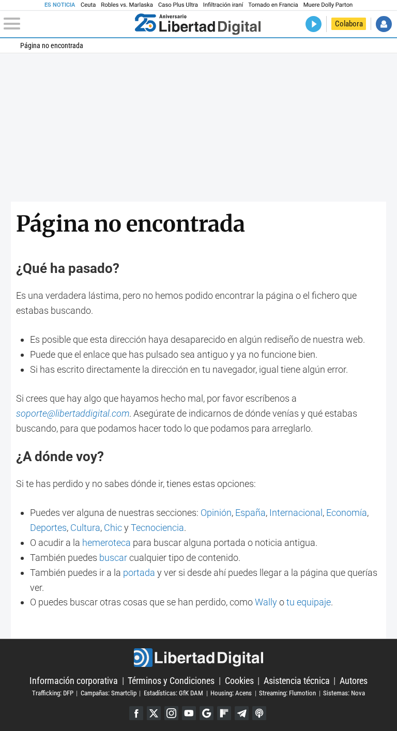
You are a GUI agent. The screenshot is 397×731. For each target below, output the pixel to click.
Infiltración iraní (223, 5)
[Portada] (197, 24)
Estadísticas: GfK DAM (173, 693)
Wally (266, 602)
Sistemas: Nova (344, 693)
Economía (346, 512)
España (250, 512)
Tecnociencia (157, 527)
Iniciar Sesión (384, 24)
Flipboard (224, 713)
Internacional (296, 512)
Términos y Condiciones (171, 680)
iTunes (259, 713)
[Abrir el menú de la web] (67, 24)
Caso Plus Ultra (178, 5)
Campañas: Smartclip (108, 693)
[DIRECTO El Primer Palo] (314, 24)
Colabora (349, 23)
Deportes (48, 527)
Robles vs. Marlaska (127, 5)
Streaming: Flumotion (287, 693)
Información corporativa (73, 680)
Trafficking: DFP (52, 693)
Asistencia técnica (297, 680)
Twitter (154, 713)
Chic (113, 527)
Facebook (136, 713)
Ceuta (88, 5)
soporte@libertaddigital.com (72, 413)
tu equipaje (308, 602)
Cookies (239, 680)
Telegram (242, 713)
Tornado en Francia (273, 5)
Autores (354, 680)
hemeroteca (106, 542)
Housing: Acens (231, 693)
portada (139, 572)
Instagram (171, 713)
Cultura (85, 527)
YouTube (189, 713)
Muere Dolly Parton (328, 5)
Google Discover (206, 713)
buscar (113, 557)
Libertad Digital (198, 657)
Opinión (216, 512)
